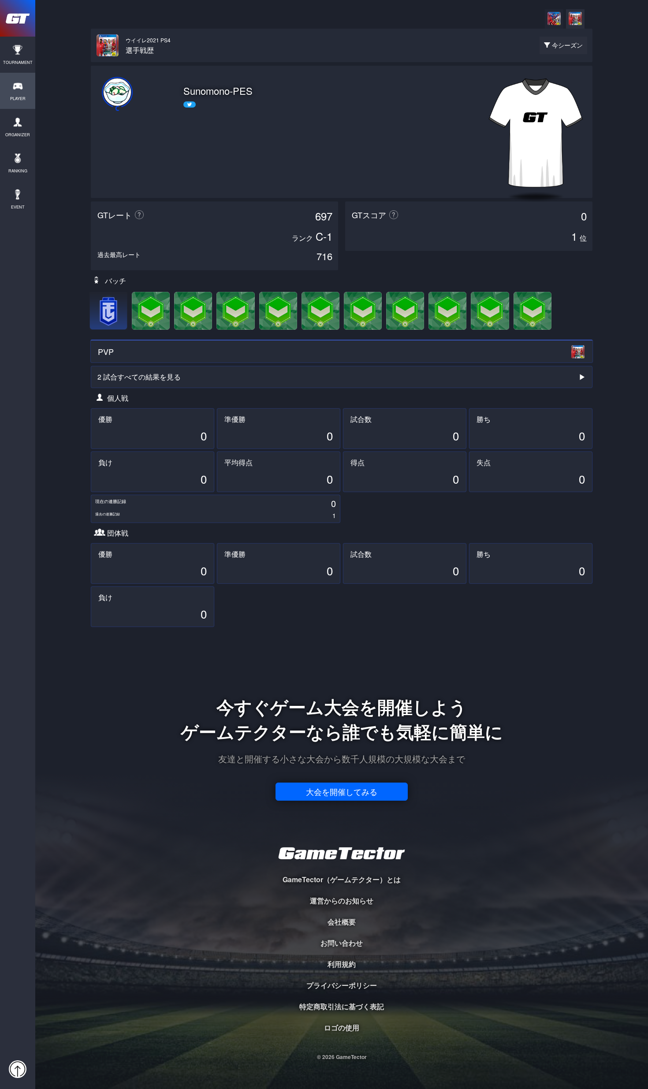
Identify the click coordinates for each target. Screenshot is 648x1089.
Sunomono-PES (218, 90)
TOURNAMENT (18, 62)
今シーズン (567, 45)
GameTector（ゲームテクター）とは (342, 879)
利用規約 (342, 964)
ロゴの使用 (341, 1027)
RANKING (17, 171)
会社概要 (342, 922)
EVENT (18, 207)
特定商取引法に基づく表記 (341, 1006)
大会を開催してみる (341, 791)
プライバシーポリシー (341, 985)
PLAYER (18, 99)
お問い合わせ (341, 943)
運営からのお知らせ (341, 900)
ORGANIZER (17, 135)
